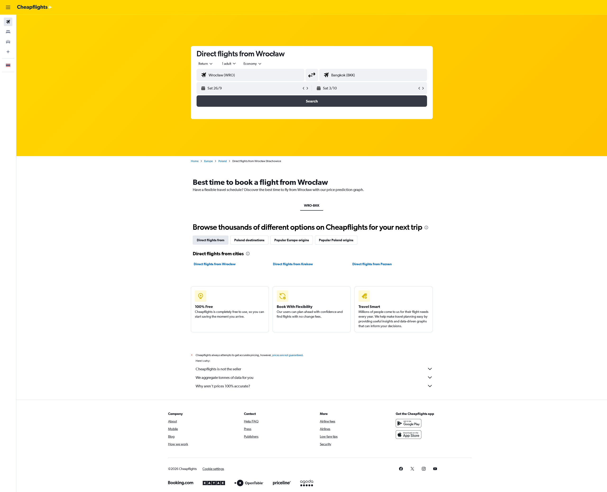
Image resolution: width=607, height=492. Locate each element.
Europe (208, 161)
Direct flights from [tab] (210, 240)
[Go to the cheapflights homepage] (34, 7)
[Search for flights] (8, 22)
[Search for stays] (8, 32)
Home (194, 161)
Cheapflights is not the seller (218, 369)
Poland (222, 161)
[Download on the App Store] (408, 434)
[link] (401, 469)
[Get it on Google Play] (408, 423)
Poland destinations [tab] (249, 240)
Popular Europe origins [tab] (291, 240)
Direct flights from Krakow (293, 264)
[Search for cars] (8, 41)
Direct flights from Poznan (372, 264)
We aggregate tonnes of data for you (224, 377)
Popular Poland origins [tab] (336, 240)
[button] (8, 7)
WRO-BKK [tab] (311, 205)
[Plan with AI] (8, 51)
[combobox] (206, 63)
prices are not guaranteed (287, 355)
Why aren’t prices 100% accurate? (223, 386)
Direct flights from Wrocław (215, 264)
